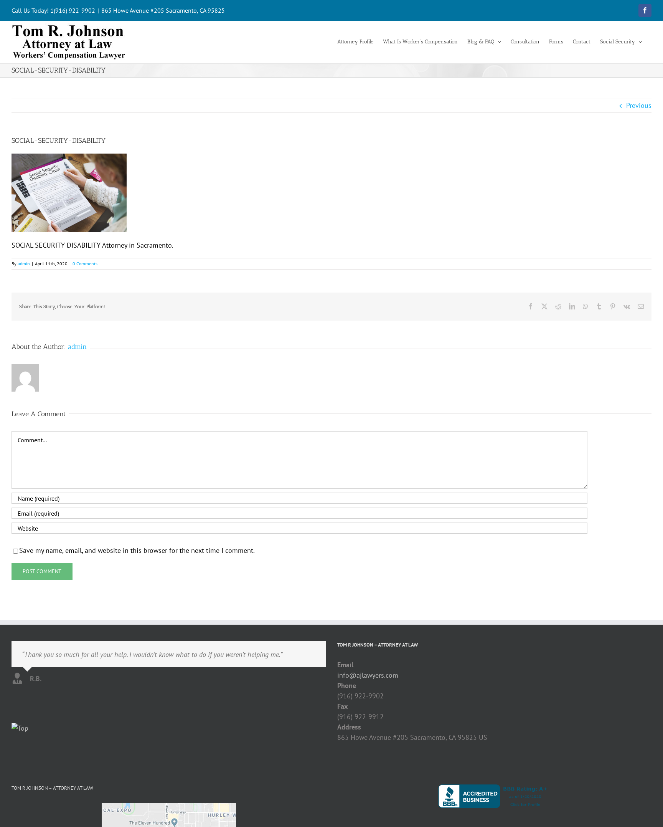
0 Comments (85, 263)
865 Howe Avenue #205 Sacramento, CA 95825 (163, 10)
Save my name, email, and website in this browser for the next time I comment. (137, 550)
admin (24, 263)
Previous (638, 105)
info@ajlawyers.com (367, 675)
